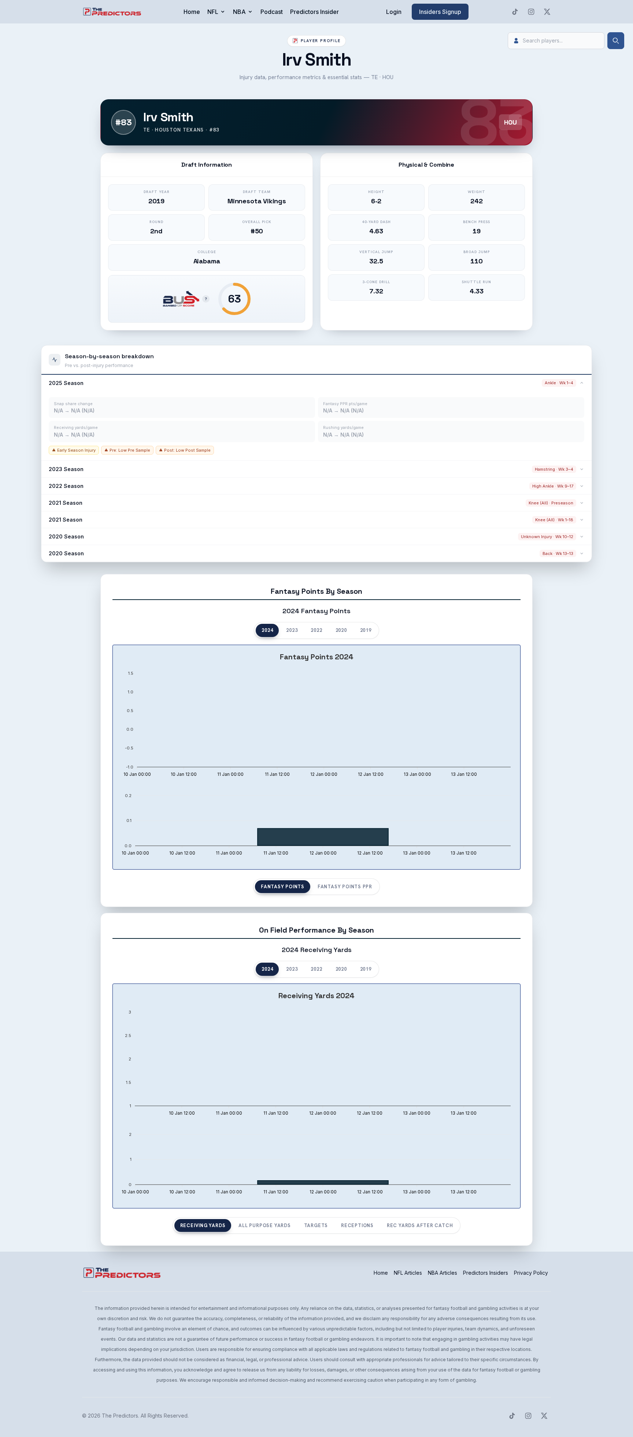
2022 (316, 630)
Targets (316, 1225)
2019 (365, 630)
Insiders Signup (440, 11)
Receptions (357, 1225)
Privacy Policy (531, 1273)
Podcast (271, 11)
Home (192, 11)
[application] (316, 715)
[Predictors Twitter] (547, 11)
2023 (291, 630)
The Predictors (120, 1415)
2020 (341, 630)
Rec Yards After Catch (420, 1225)
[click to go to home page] (113, 11)
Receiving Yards (203, 1225)
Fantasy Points (282, 887)
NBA (239, 11)
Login (393, 11)
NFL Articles (408, 1273)
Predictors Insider (314, 11)
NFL (212, 11)
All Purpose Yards (264, 1225)
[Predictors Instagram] (531, 11)
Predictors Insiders (485, 1273)
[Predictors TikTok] (515, 11)
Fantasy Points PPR (345, 887)
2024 (267, 630)
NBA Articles (442, 1273)
